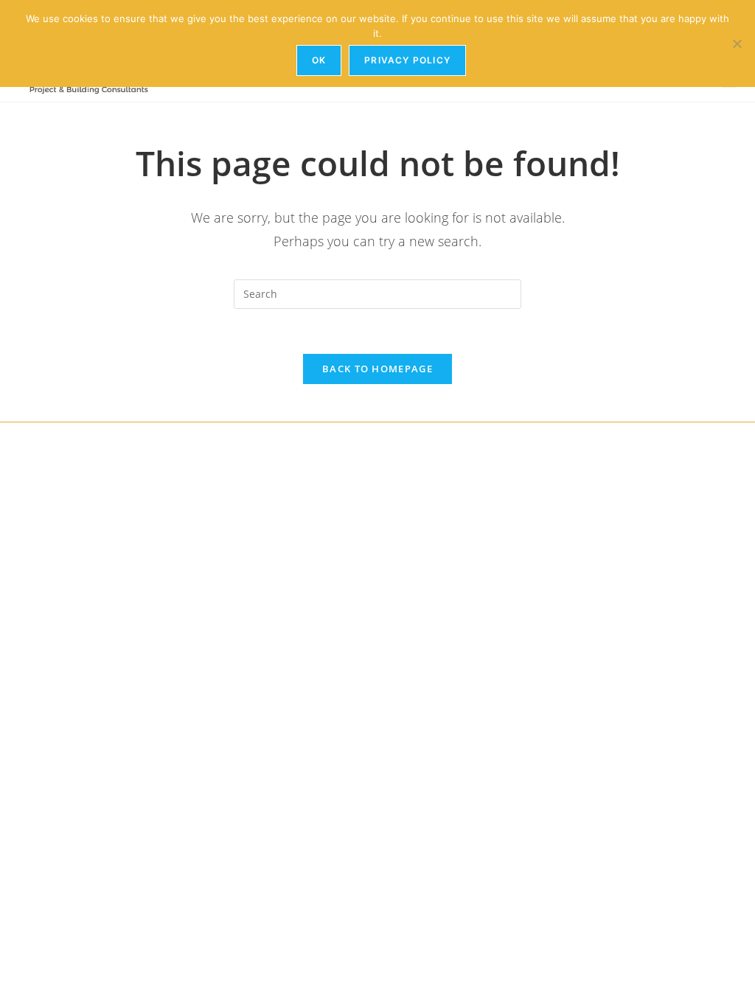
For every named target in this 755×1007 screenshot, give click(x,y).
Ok (319, 60)
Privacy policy (407, 60)
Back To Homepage (377, 368)
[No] (736, 43)
